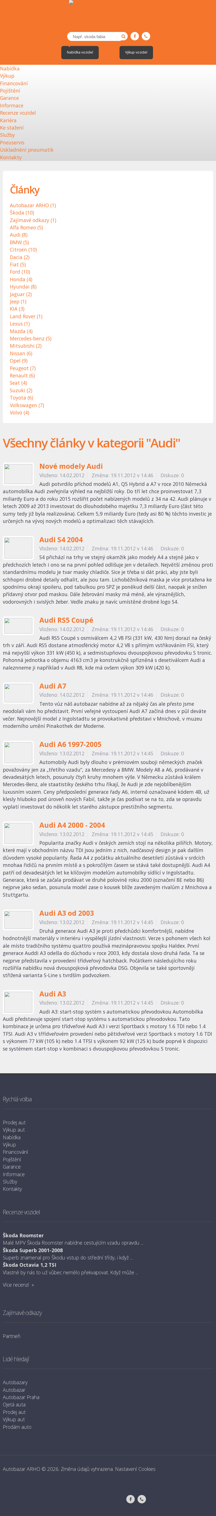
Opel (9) (19, 360)
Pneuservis (12, 142)
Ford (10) (20, 271)
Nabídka (10, 68)
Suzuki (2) (21, 390)
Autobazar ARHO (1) (33, 205)
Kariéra (8, 120)
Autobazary (15, 1382)
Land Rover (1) (26, 316)
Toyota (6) (21, 397)
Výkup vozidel (136, 52)
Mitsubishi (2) (26, 345)
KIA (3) (17, 308)
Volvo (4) (19, 412)
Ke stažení (12, 127)
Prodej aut (14, 1122)
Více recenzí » (18, 1284)
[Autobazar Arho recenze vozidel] (108, 16)
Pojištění (10, 90)
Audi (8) (19, 234)
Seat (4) (18, 382)
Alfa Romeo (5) (26, 227)
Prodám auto (17, 1426)
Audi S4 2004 (61, 540)
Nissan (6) (21, 353)
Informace (11, 105)
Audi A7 (52, 686)
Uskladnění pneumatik (27, 149)
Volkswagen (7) (27, 405)
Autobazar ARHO (21, 1469)
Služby (7, 134)
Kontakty (11, 157)
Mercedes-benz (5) (30, 338)
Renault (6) (22, 375)
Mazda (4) (21, 331)
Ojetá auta (14, 1404)
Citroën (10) (23, 249)
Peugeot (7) (23, 368)
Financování (14, 83)
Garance (9, 97)
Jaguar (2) (21, 294)
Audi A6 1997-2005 (70, 745)
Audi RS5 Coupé (66, 621)
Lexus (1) (20, 323)
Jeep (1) (18, 301)
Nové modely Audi (71, 467)
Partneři (11, 1336)
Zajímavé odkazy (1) (33, 220)
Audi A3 (52, 994)
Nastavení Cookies (135, 1469)
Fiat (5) (18, 264)
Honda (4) (21, 279)
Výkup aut (14, 1129)
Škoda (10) (22, 212)
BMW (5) (19, 242)
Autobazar (14, 1389)
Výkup (7, 75)
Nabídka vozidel (80, 52)
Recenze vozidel (18, 112)
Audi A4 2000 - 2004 (72, 826)
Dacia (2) (20, 257)
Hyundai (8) (23, 286)
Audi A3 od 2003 (66, 914)
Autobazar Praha (21, 1397)
